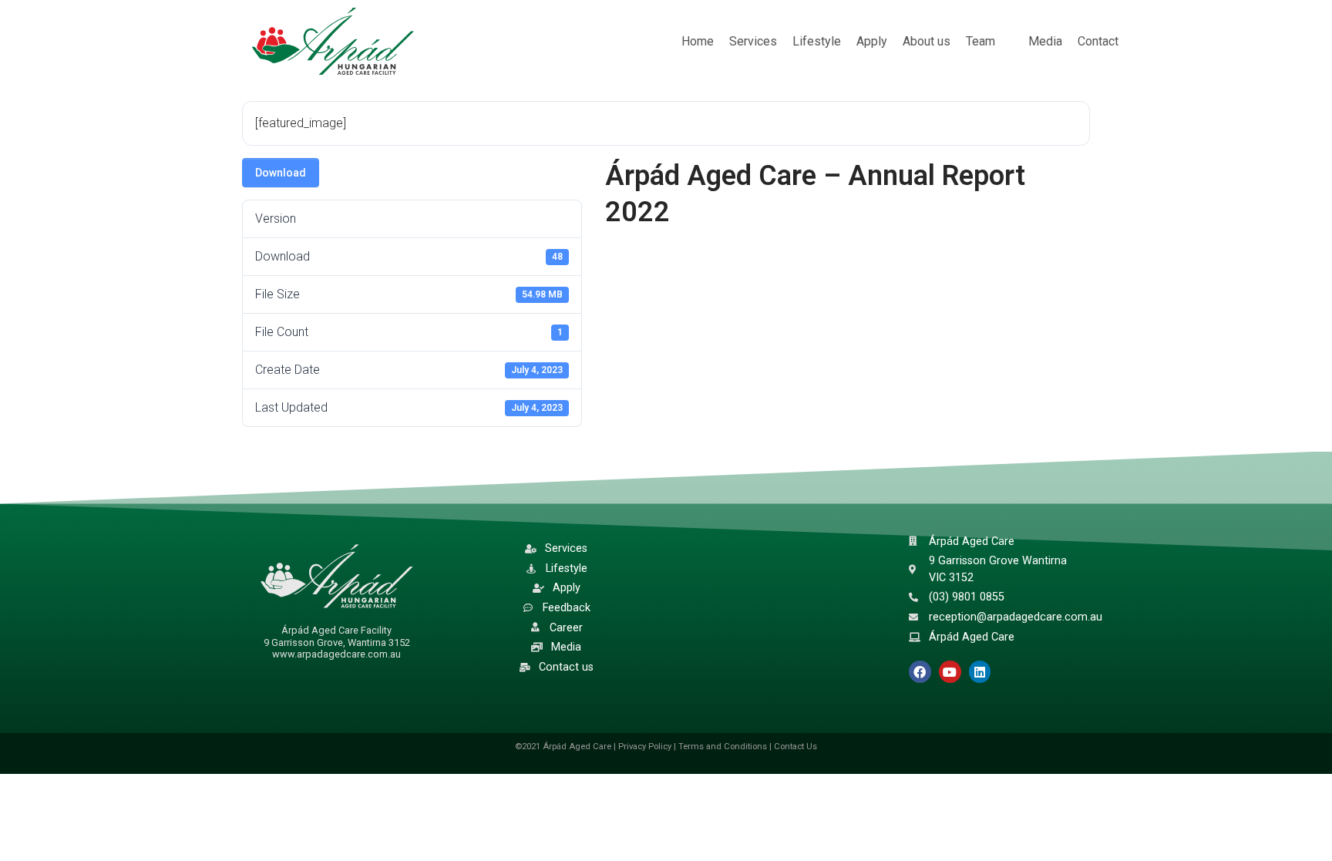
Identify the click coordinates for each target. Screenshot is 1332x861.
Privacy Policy (644, 747)
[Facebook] (920, 672)
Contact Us (795, 747)
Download (280, 172)
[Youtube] (950, 672)
